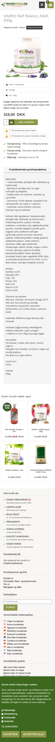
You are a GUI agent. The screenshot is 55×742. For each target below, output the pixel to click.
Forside (14, 27)
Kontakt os (8, 578)
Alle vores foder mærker (14, 667)
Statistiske (8, 721)
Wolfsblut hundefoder (17, 631)
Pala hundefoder (14, 651)
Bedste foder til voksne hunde (17, 673)
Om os (7, 584)
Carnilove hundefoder (17, 641)
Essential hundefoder (16, 634)
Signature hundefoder (17, 628)
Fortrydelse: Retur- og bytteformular (20, 581)
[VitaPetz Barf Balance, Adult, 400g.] (27, 56)
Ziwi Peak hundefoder (17, 638)
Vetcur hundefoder (15, 647)
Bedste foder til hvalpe (14, 670)
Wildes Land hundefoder (18, 644)
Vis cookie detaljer (9, 726)
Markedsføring (10, 714)
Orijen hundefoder (15, 621)
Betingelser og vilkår (13, 587)
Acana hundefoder (15, 625)
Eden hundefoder (15, 654)
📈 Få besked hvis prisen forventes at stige (25, 136)
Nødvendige (9, 710)
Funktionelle (9, 718)
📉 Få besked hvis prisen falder (20, 130)
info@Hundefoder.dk (13, 563)
